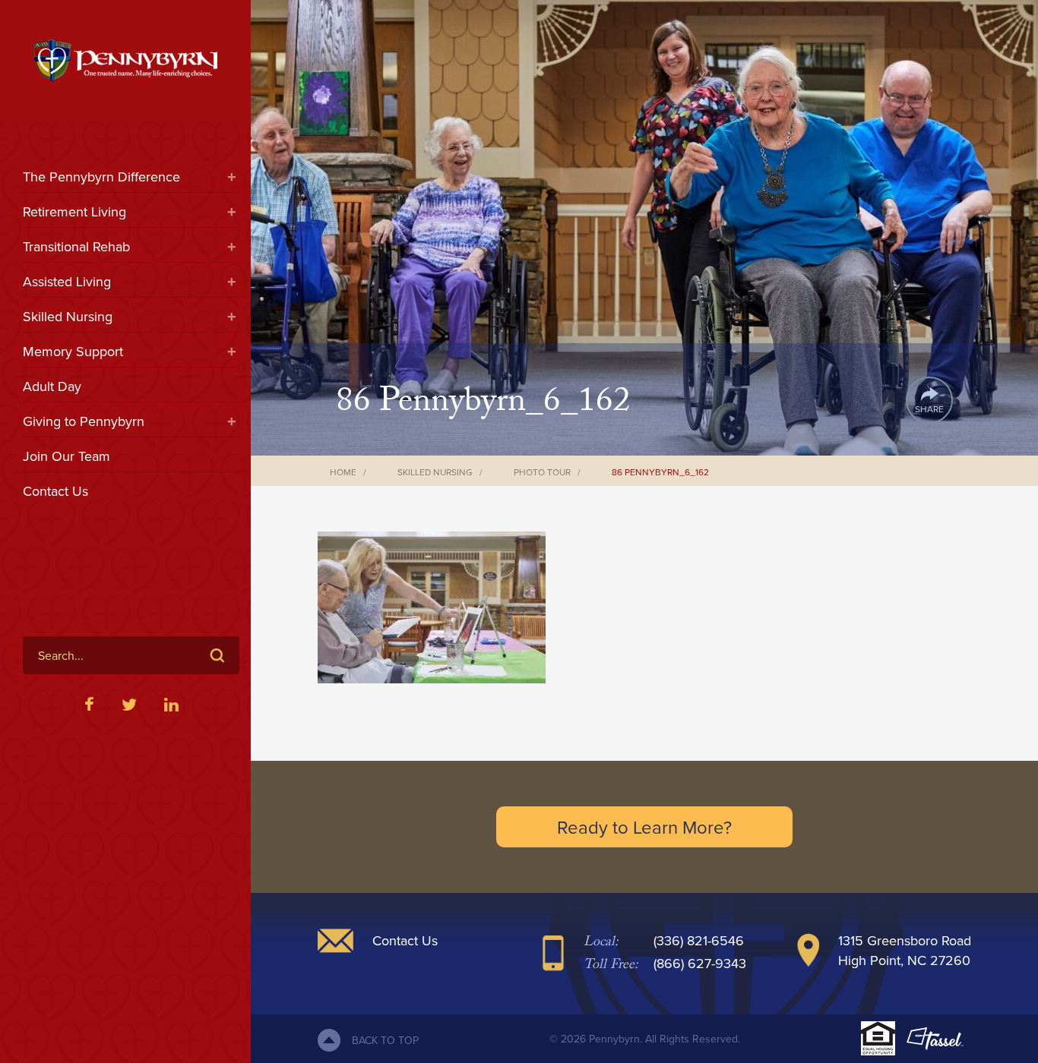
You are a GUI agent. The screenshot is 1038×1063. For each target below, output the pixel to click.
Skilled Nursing (67, 316)
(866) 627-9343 (699, 963)
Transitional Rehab (76, 246)
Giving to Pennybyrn (83, 421)
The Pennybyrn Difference (101, 176)
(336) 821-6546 (698, 940)
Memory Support (73, 351)
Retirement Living (74, 211)
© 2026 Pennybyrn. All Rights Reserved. (644, 1038)
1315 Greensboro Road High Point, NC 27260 (904, 950)
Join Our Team (66, 455)
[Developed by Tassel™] (935, 1038)
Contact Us (55, 490)
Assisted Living (67, 281)
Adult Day (52, 386)
